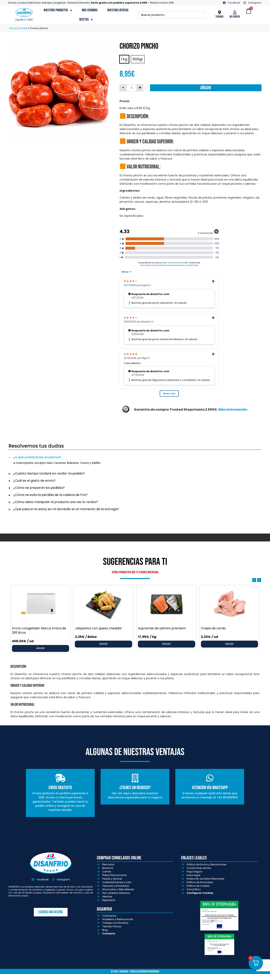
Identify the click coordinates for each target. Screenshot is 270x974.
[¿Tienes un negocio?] (135, 778)
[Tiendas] (219, 12)
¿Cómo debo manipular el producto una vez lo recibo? (55, 502)
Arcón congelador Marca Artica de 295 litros (39, 630)
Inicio (12, 28)
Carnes (22, 28)
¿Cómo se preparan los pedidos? (39, 487)
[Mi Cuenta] (235, 12)
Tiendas (219, 17)
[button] (135, 457)
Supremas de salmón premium (162, 628)
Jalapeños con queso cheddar (98, 628)
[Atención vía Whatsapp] (210, 778)
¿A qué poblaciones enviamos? (37, 457)
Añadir (205, 88)
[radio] (124, 59)
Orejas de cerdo (213, 628)
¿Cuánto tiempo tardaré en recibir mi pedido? (49, 473)
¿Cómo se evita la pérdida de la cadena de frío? (50, 495)
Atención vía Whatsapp (210, 787)
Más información (232, 409)
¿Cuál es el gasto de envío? (34, 480)
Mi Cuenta (235, 17)
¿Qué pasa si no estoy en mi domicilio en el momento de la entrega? (66, 509)
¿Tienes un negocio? (135, 787)
